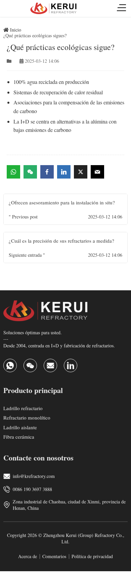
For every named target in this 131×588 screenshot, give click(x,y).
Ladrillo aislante (20, 427)
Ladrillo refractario (23, 407)
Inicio (15, 30)
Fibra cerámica (18, 436)
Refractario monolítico (26, 417)
